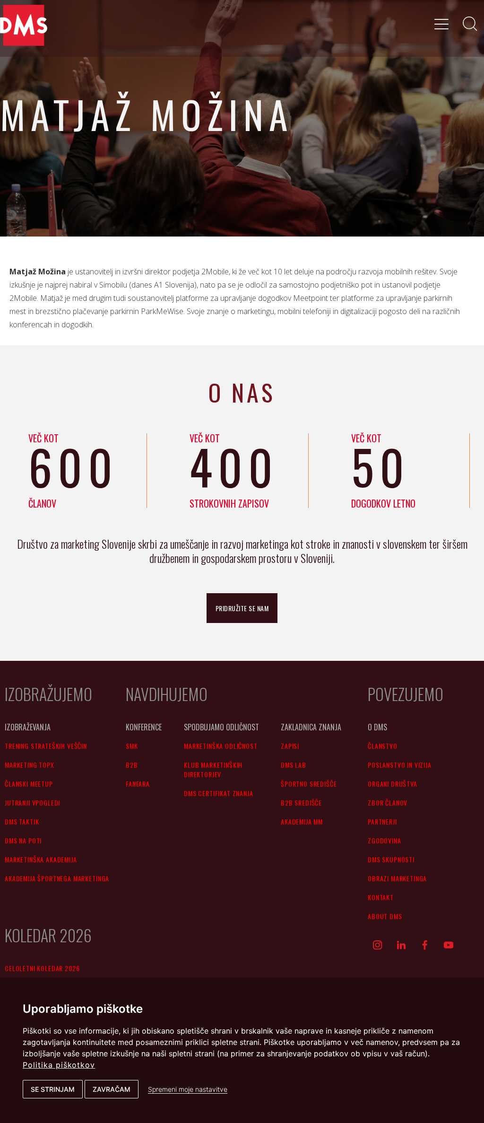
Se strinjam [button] (53, 1089)
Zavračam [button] (111, 1089)
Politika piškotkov (59, 1065)
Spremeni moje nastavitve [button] (187, 1089)
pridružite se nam (242, 608)
